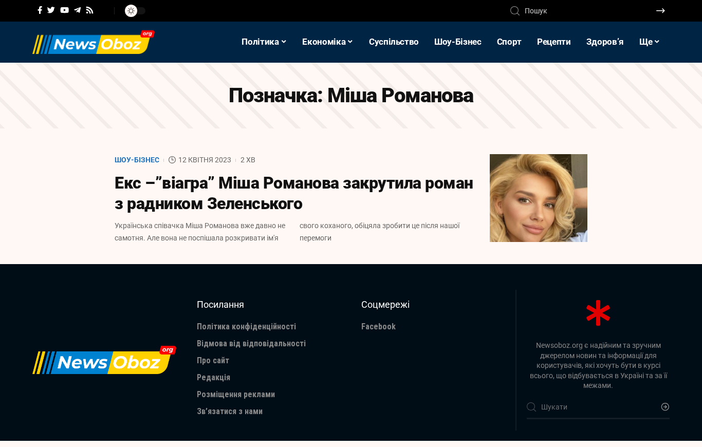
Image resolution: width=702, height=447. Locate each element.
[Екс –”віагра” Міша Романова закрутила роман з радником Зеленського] (538, 198)
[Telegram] (77, 10)
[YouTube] (64, 10)
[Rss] (89, 10)
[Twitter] (51, 10)
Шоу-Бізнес (137, 160)
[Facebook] (40, 10)
